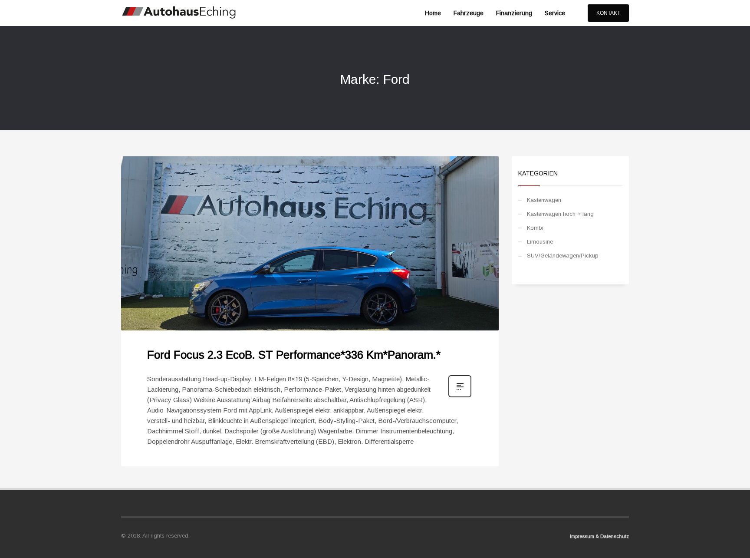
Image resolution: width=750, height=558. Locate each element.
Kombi (535, 228)
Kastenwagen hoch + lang (560, 214)
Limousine (540, 241)
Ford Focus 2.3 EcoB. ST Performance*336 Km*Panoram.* (294, 354)
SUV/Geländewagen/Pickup (563, 255)
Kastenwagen (544, 200)
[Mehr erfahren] (460, 396)
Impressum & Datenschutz (599, 536)
